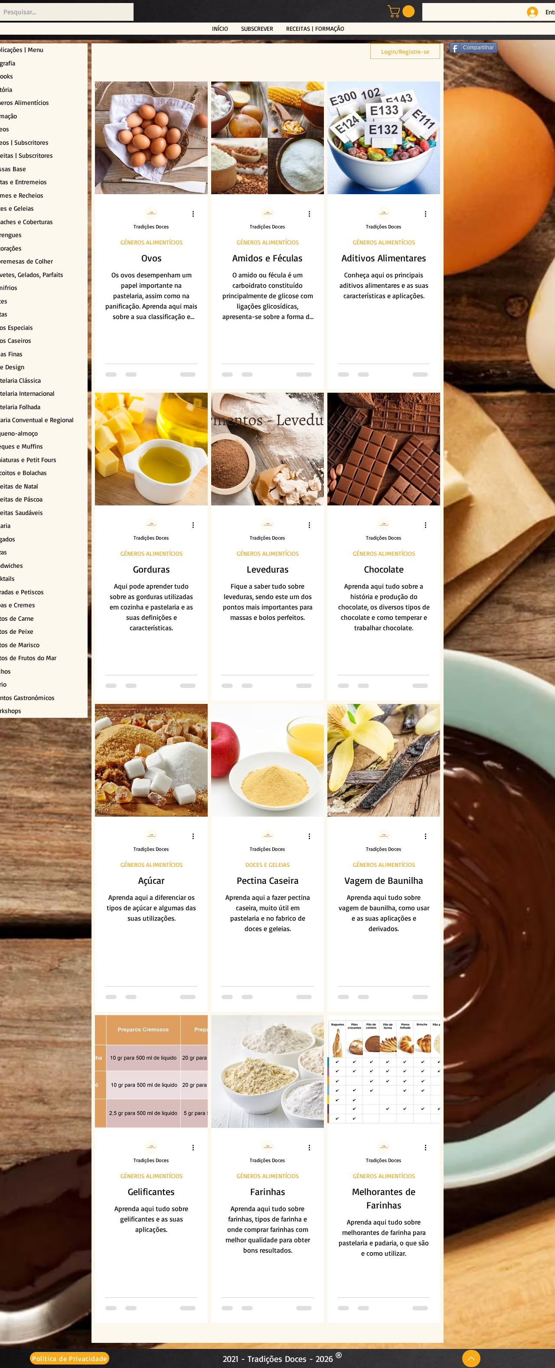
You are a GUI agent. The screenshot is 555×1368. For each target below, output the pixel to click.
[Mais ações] (196, 213)
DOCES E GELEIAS (267, 864)
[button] (403, 11)
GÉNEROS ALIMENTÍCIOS (152, 242)
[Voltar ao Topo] (471, 1358)
